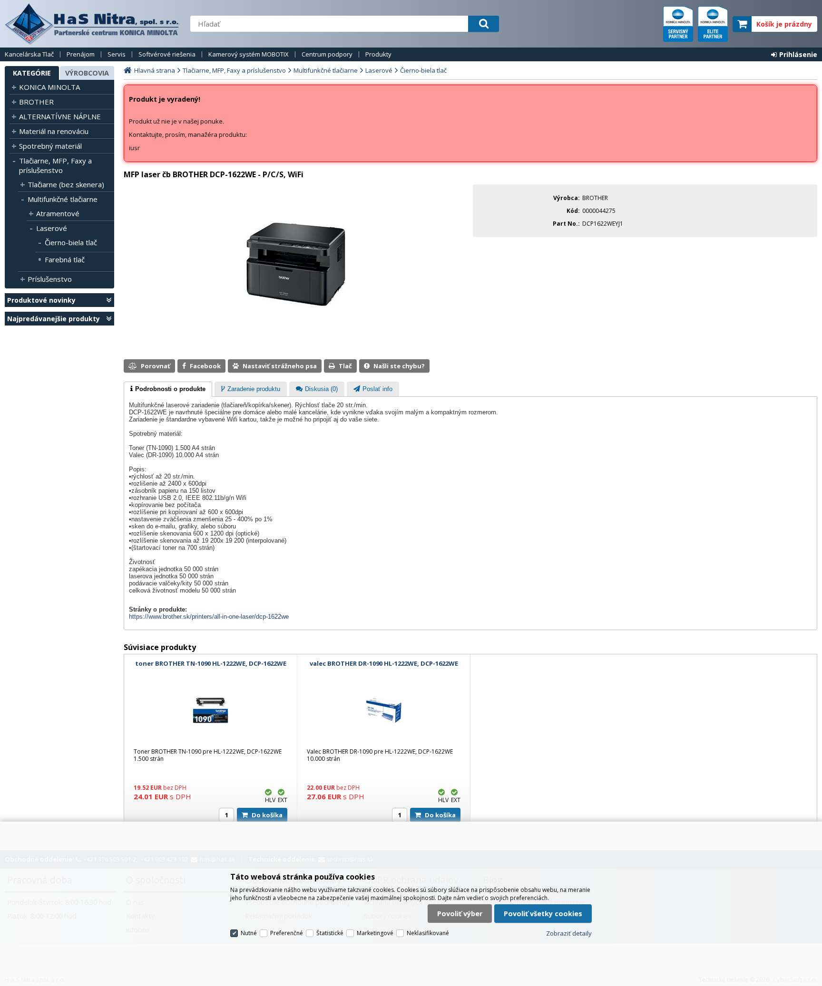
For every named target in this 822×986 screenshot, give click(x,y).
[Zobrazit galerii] (296, 304)
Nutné (249, 933)
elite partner (713, 24)
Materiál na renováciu (53, 131)
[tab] (168, 389)
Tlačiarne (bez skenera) (66, 184)
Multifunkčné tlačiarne (63, 199)
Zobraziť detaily (569, 933)
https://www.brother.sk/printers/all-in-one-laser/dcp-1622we (209, 616)
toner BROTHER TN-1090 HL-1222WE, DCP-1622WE (210, 663)
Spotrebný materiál (50, 146)
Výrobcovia (87, 72)
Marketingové (375, 933)
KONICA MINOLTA (49, 87)
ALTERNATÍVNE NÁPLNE (60, 116)
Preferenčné (286, 933)
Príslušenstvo (50, 279)
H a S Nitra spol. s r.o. (93, 23)
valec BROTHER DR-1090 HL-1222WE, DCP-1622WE (384, 663)
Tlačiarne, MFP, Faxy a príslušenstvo (55, 165)
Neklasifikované (428, 933)
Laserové (51, 228)
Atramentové (57, 213)
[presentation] (168, 389)
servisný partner (678, 24)
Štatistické (329, 933)
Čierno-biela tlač (71, 242)
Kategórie (32, 72)
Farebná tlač (65, 259)
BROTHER (36, 101)
